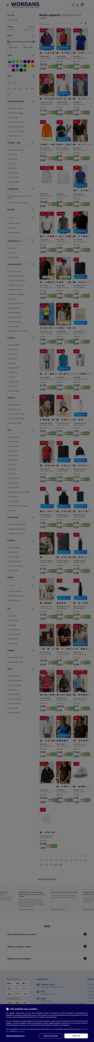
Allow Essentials (51, 1036)
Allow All (76, 1036)
